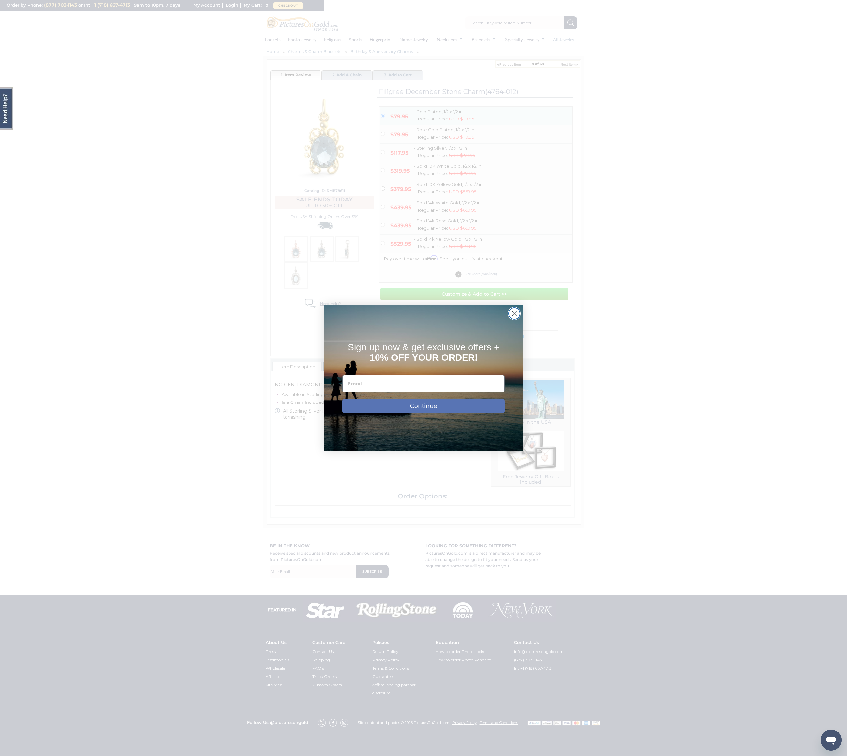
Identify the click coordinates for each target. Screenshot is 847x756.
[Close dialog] (514, 313)
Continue (423, 406)
